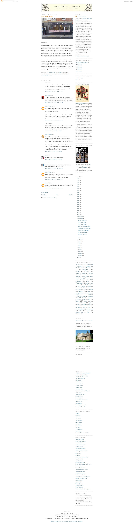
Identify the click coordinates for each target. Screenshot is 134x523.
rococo (87, 309)
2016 (78, 198)
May (79, 247)
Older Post (71, 194)
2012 (78, 206)
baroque (83, 286)
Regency (82, 278)
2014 (78, 202)
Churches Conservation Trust (82, 450)
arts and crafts (85, 284)
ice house (85, 301)
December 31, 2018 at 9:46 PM (54, 189)
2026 (78, 178)
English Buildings (67, 6)
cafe (52, 74)
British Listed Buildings (81, 441)
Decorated (80, 266)
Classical (90, 264)
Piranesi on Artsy (79, 480)
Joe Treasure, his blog (80, 394)
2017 (78, 196)
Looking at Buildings (80, 471)
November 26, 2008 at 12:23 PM (54, 120)
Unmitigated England (80, 406)
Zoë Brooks (78, 415)
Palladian (80, 275)
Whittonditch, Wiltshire (83, 232)
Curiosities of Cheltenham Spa (82, 457)
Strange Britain (79, 482)
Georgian (85, 269)
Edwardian (78, 267)
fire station (80, 296)
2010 (78, 210)
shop (91, 309)
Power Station (85, 276)
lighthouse (91, 302)
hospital (84, 299)
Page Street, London (82, 222)
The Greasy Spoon (79, 389)
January (80, 255)
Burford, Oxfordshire (82, 220)
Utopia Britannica (79, 487)
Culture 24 (78, 455)
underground (78, 313)
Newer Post (43, 194)
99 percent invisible (80, 439)
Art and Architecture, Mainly (82, 376)
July (79, 243)
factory (91, 294)
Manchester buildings (80, 473)
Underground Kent (79, 485)
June (79, 245)
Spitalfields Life (79, 401)
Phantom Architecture (80, 103)
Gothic (78, 271)
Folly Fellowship (79, 459)
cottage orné (88, 293)
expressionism (84, 294)
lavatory (77, 303)
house (77, 301)
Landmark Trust (79, 466)
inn (89, 301)
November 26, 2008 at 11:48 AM (54, 102)
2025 (78, 180)
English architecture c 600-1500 (82, 62)
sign (80, 310)
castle (80, 289)
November (80, 218)
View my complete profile (82, 56)
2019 (78, 192)
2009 (78, 212)
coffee (55, 74)
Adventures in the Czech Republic (83, 373)
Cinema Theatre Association (81, 451)
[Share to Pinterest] (67, 72)
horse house (79, 299)
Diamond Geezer (79, 385)
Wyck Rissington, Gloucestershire (84, 321)
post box (78, 307)
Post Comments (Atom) (52, 197)
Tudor (87, 281)
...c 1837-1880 (79, 67)
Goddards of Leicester (80, 462)
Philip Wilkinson (48, 106)
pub (89, 307)
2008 (78, 214)
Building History (79, 446)
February (80, 253)
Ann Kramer (78, 418)
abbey (87, 283)
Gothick (88, 271)
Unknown (47, 183)
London (60, 74)
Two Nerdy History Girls (81, 405)
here (85, 350)
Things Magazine (79, 483)
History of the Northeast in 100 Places (83, 464)
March (79, 251)
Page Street (66, 74)
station (88, 310)
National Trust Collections (81, 478)
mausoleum (84, 304)
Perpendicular (87, 275)
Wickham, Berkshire (82, 234)
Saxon (84, 279)
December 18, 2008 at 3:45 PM (54, 168)
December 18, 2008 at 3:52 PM (54, 179)
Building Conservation (80, 444)
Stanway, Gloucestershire (83, 230)
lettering (83, 303)
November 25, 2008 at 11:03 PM (54, 91)
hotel (89, 299)
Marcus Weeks (79, 425)
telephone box (79, 312)
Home (57, 194)
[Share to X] (64, 72)
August (80, 241)
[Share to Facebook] (66, 72)
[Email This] (61, 72)
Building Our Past (79, 382)
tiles (50, 75)
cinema (88, 291)
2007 (78, 257)
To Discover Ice (79, 403)
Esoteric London (79, 387)
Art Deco (48, 74)
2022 (78, 186)
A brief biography (79, 78)
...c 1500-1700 (79, 64)
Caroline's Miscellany (80, 383)
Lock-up (84, 273)
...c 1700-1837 (79, 66)
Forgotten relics (79, 460)
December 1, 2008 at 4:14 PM (53, 151)
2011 (78, 208)
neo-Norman (84, 305)
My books (78, 79)
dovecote (77, 294)
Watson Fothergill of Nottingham (82, 489)
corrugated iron (79, 293)
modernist (78, 306)
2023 (78, 184)
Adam (46, 162)
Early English (88, 266)
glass (78, 297)
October (80, 237)
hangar (87, 297)
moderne (89, 304)
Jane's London (79, 392)
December (80, 216)
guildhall (82, 297)
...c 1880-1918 (79, 69)
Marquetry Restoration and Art (82, 432)
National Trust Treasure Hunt (82, 399)
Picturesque (78, 276)
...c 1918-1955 (79, 71)
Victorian (79, 283)
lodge (78, 304)
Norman (91, 273)
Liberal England (79, 398)
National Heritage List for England (83, 476)
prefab (84, 307)
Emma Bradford (79, 420)
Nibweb (77, 413)
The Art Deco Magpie (80, 378)
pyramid (77, 309)
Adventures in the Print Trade (82, 375)
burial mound (78, 287)
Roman (77, 279)
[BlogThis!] (63, 72)
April (79, 249)
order (89, 306)
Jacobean (77, 273)
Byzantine (85, 264)
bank (91, 284)
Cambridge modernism (80, 448)
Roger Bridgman (79, 429)
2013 (78, 204)
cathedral (85, 289)
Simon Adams (78, 431)
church (80, 291)
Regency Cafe (45, 75)
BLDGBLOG (78, 380)
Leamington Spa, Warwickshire (84, 228)
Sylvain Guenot (79, 417)
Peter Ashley (47, 95)
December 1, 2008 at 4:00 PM (53, 131)
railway (82, 309)
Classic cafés (78, 453)
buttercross (89, 287)
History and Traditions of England (83, 391)
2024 (78, 182)
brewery (89, 286)
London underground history (82, 469)
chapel (91, 289)
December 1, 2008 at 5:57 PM (53, 159)
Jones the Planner (79, 396)
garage (84, 296)
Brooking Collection (80, 443)
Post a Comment (44, 192)
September (80, 239)
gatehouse (90, 296)
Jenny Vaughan (79, 422)
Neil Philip (78, 427)
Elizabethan (85, 267)
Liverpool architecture (80, 467)
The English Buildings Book (83, 165)
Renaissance (89, 278)
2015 (78, 200)
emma (46, 155)
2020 (78, 190)
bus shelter (83, 287)
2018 (78, 194)
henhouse (91, 297)
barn (78, 286)
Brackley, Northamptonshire (84, 226)
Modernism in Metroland (81, 475)
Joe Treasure (78, 424)
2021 (78, 188)
